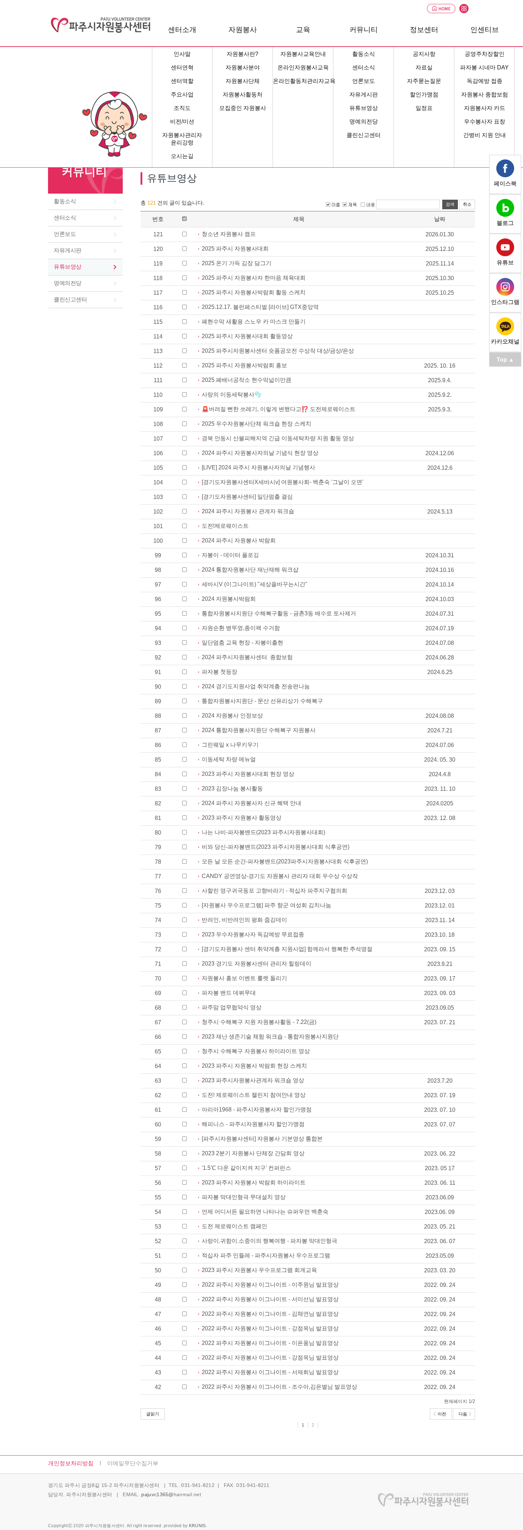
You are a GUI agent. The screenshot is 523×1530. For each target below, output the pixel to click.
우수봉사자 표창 (484, 122)
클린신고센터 (70, 299)
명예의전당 (67, 283)
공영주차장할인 (484, 54)
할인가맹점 (424, 94)
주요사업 (182, 94)
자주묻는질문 (424, 81)
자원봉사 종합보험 (484, 94)
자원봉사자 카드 (484, 108)
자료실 (424, 67)
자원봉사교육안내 (303, 54)
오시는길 (182, 156)
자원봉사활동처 (243, 94)
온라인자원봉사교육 (303, 67)
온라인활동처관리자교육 (304, 81)
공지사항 (424, 54)
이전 (442, 1413)
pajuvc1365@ (157, 1494)
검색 (450, 204)
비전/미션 (182, 122)
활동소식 (65, 201)
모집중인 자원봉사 (242, 108)
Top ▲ (505, 360)
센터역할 (182, 81)
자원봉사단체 (243, 81)
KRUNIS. (198, 1525)
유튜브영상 (67, 267)
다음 (463, 1413)
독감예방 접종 (484, 81)
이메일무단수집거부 (132, 1463)
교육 (303, 29)
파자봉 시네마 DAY (484, 67)
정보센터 (424, 29)
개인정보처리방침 (71, 1463)
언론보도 (65, 234)
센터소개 (182, 29)
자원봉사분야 (243, 67)
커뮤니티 (84, 171)
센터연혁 (182, 67)
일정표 (424, 108)
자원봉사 (242, 29)
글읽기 (152, 1413)
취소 (467, 204)
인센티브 (484, 29)
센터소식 (65, 218)
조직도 (182, 108)
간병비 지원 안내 (484, 135)
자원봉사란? (242, 54)
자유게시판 (67, 250)
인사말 (182, 54)
